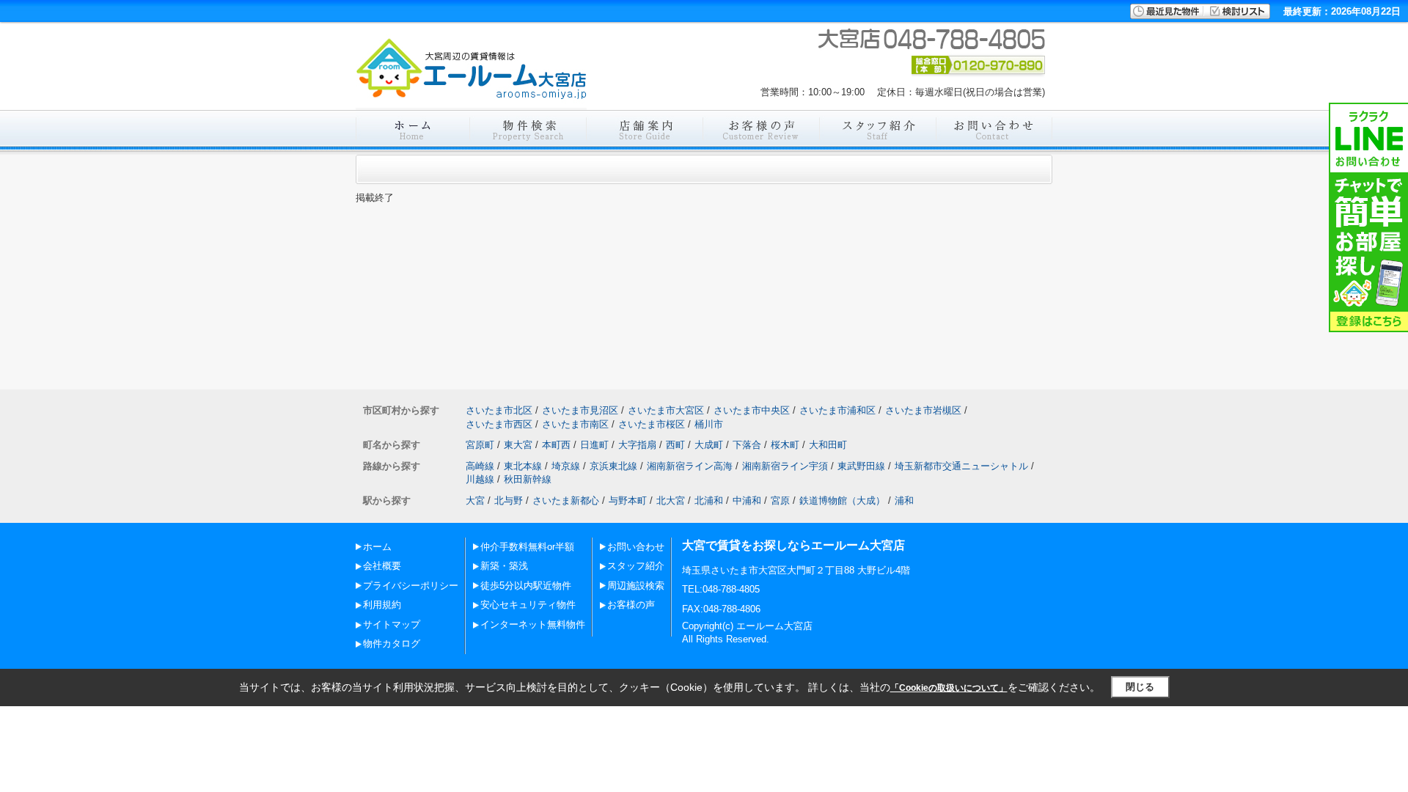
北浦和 (708, 500)
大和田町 (828, 444)
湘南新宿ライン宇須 (785, 466)
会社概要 (382, 565)
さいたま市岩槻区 (923, 410)
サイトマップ (391, 624)
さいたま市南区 (575, 424)
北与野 (508, 500)
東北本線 (523, 466)
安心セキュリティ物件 (528, 604)
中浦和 (747, 500)
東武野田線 (861, 466)
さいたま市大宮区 (666, 410)
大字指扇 (637, 444)
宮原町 (480, 444)
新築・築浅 (504, 565)
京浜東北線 (613, 466)
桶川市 (708, 424)
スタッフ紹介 (635, 565)
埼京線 (565, 466)
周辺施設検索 (635, 585)
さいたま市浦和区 (837, 410)
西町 (675, 444)
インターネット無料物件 (532, 624)
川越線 (480, 479)
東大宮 (518, 444)
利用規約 (382, 604)
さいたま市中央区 (752, 410)
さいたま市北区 (499, 410)
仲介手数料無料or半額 (527, 546)
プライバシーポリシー (410, 585)
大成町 (708, 444)
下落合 (747, 444)
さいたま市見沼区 (580, 410)
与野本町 (628, 500)
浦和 (904, 500)
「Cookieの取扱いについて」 (949, 688)
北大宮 (670, 500)
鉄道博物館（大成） (842, 500)
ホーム (377, 546)
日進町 (594, 444)
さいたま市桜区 (651, 424)
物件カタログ (391, 643)
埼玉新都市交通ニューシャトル (961, 466)
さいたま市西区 (499, 424)
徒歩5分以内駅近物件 (525, 585)
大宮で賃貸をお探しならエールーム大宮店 (793, 545)
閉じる (1140, 686)
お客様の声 (631, 604)
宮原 (780, 500)
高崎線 (480, 466)
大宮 (475, 500)
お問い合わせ (635, 546)
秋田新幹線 (527, 479)
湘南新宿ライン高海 (690, 466)
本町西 (556, 444)
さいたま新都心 (565, 500)
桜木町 (785, 444)
